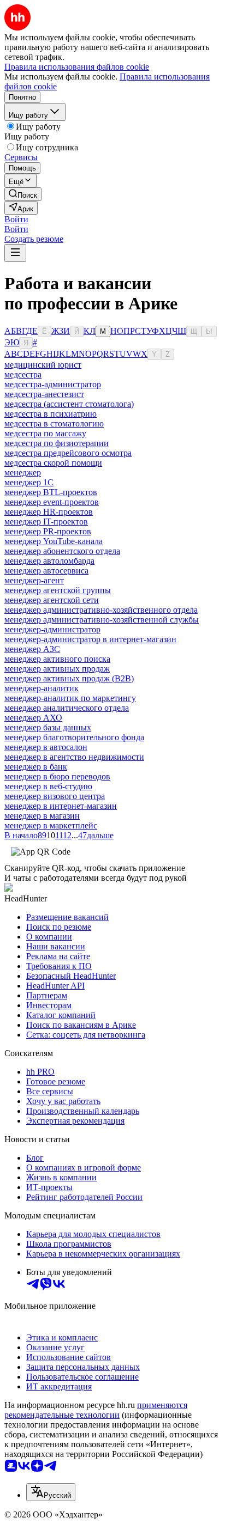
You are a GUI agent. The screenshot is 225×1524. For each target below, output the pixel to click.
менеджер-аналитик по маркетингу (70, 698)
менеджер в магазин (42, 815)
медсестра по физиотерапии (56, 443)
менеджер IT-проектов (46, 521)
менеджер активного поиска (57, 658)
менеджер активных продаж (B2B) (69, 678)
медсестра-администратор (52, 384)
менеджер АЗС (32, 649)
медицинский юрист (42, 364)
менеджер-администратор (52, 629)
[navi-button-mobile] (15, 253)
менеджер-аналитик (41, 688)
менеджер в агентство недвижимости (74, 756)
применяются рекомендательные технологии (95, 1409)
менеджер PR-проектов (47, 531)
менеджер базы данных (47, 727)
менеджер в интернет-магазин (60, 805)
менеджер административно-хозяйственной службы (101, 619)
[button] (16, 219)
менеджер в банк (35, 766)
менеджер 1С (29, 482)
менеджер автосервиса (46, 570)
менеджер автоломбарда (49, 560)
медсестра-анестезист (44, 394)
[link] (23, 194)
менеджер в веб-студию (48, 786)
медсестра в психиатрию (50, 413)
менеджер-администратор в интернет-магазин (90, 639)
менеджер (22, 472)
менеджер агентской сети (51, 600)
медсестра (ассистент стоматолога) (69, 404)
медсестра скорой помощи (53, 462)
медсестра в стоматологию (54, 423)
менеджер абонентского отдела (62, 551)
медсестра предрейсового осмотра (68, 453)
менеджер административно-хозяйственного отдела (101, 609)
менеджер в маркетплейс (50, 825)
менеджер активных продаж (57, 668)
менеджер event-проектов (51, 502)
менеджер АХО (33, 717)
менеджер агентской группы (57, 590)
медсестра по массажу (45, 433)
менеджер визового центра (54, 796)
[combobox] (50, 1492)
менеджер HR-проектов (48, 511)
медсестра (23, 374)
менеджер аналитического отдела (66, 707)
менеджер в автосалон (45, 747)
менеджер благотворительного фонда (74, 737)
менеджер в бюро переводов (57, 776)
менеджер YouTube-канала (53, 541)
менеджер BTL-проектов (50, 492)
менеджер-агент (34, 580)
